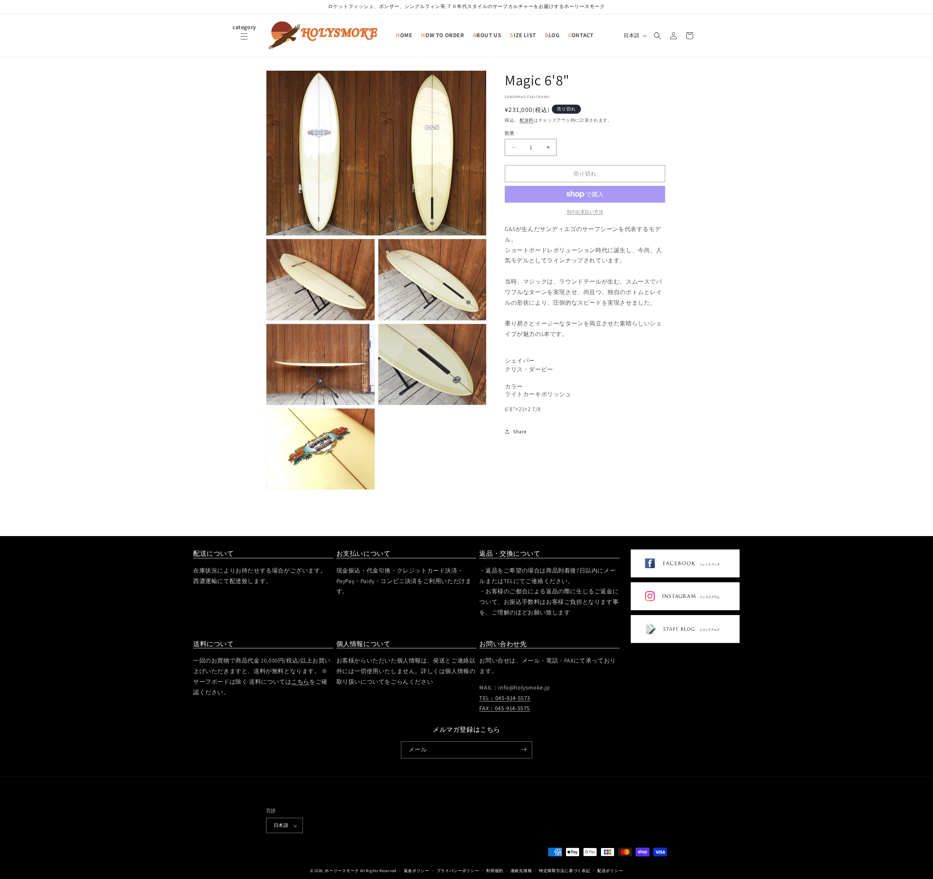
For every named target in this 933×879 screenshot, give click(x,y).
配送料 (527, 120)
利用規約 (494, 870)
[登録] (524, 749)
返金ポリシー (416, 870)
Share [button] (520, 431)
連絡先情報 (521, 870)
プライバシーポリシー (458, 870)
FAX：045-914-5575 (504, 708)
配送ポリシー (610, 870)
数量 (510, 133)
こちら (300, 681)
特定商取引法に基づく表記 (564, 870)
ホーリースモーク (342, 871)
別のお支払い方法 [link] (585, 211)
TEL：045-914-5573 (504, 698)
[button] (244, 41)
